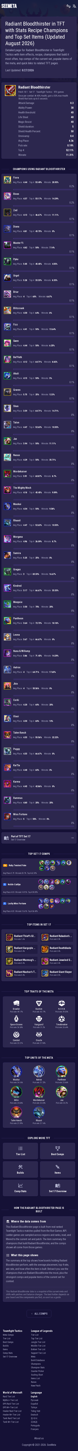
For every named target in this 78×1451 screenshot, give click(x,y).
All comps (41, 1313)
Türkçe (34, 1407)
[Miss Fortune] (7, 816)
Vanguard (38, 1024)
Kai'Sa (16, 765)
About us (39, 1438)
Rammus (17, 798)
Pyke (15, 259)
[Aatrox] (7, 669)
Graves (16, 389)
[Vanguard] (42, 1096)
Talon (16, 422)
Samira (17, 553)
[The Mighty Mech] (7, 490)
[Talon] (7, 424)
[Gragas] (7, 571)
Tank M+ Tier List (11, 1422)
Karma (16, 781)
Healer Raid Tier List (12, 1411)
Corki (16, 700)
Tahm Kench (19, 732)
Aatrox (16, 667)
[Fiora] (7, 179)
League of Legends (42, 1330)
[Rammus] (7, 800)
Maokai (17, 504)
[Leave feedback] (68, 6)
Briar (16, 291)
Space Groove (16, 1024)
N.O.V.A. (61, 1009)
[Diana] (7, 228)
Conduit (16, 1040)
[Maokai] (7, 506)
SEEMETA (9, 6)
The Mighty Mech (22, 487)
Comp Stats (8, 1353)
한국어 (34, 1418)
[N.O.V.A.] (15, 1076)
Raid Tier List (9, 1396)
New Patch (35, 1385)
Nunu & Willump (21, 651)
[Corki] (7, 702)
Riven (16, 193)
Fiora (16, 177)
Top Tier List (36, 1338)
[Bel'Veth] (7, 359)
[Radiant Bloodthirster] (10, 90)
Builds (6, 1346)
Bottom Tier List (38, 1349)
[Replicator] (64, 1076)
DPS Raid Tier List (11, 1404)
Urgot (16, 275)
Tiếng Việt (35, 1411)
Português (35, 1425)
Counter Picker (37, 1371)
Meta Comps (8, 1335)
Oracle (39, 1040)
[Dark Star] (36, 1096)
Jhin (15, 683)
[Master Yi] (7, 245)
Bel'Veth (17, 357)
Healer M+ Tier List (11, 1414)
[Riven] (7, 196)
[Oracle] (15, 1117)
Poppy (16, 749)
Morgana (18, 536)
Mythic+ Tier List (10, 1400)
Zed (15, 210)
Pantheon (18, 618)
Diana (16, 226)
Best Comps (8, 1342)
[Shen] (7, 408)
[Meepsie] (7, 604)
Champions (36, 1364)
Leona (16, 634)
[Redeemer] (39, 1117)
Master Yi (18, 242)
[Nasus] (7, 457)
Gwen (16, 340)
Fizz (15, 324)
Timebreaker (61, 1024)
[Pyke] (7, 261)
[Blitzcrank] (7, 310)
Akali (16, 373)
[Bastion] (40, 1076)
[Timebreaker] (59, 1076)
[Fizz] (7, 326)
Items (5, 1349)
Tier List (6, 1338)
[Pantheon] (7, 620)
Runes (33, 1382)
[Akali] (7, 375)
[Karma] (7, 783)
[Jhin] (7, 685)
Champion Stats (38, 1367)
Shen (16, 406)
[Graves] (7, 392)
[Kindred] (7, 588)
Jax (15, 438)
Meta (33, 1356)
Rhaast (16, 520)
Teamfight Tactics (12, 1330)
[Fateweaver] (18, 1096)
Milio (16, 1100)
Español (34, 1404)
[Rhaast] (7, 522)
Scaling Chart (37, 1375)
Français (35, 1429)
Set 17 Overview (10, 1356)
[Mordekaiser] (7, 473)
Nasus (16, 455)
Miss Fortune (20, 814)
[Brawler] (18, 1076)
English (34, 1396)
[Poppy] (7, 751)
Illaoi (16, 716)
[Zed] (7, 212)
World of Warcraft (12, 1392)
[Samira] (7, 555)
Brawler (16, 1009)
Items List (35, 1378)
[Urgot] (7, 277)
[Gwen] (7, 343)
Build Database (38, 1360)
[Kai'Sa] (7, 767)
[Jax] (7, 441)
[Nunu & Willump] (7, 653)
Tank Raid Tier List (11, 1418)
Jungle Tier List (38, 1342)
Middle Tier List (38, 1346)
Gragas (17, 569)
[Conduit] (39, 1096)
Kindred (17, 585)
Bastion (39, 1009)
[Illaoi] (7, 718)
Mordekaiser (20, 471)
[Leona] (7, 637)
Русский (34, 1400)
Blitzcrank (18, 308)
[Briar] (7, 294)
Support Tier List (38, 1353)
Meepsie (17, 602)
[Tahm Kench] (7, 734)
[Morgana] (7, 539)
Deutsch (34, 1414)
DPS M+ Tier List (10, 1407)
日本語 (34, 1422)
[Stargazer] (60, 1096)
